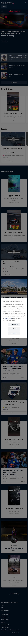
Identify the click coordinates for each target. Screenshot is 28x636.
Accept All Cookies (14, 328)
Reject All (14, 333)
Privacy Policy (8, 318)
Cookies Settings (14, 324)
